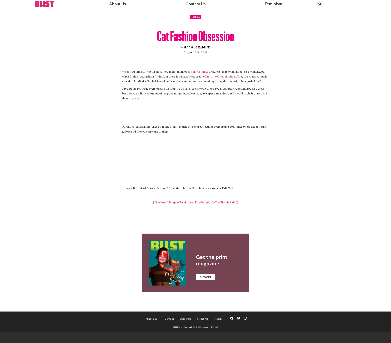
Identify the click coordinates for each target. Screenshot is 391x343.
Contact (169, 318)
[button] (319, 3)
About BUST (152, 318)
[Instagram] (245, 318)
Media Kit (202, 318)
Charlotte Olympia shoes (220, 76)
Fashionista (186, 202)
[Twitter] (239, 318)
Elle (197, 202)
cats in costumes (198, 71)
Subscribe (185, 318)
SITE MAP (214, 327)
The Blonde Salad (226, 202)
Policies (218, 318)
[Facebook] (232, 318)
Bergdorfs (207, 202)
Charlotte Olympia (166, 202)
